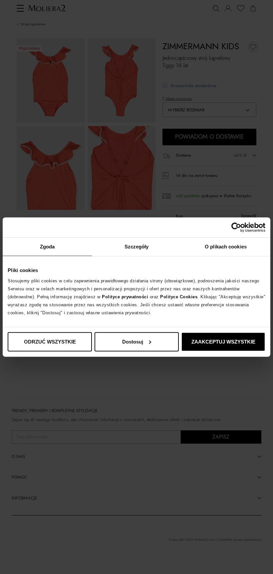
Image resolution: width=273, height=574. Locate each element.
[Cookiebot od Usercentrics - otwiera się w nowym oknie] (236, 227)
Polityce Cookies (178, 296)
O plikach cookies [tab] (226, 246)
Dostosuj (132, 341)
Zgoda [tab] (47, 246)
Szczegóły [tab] (137, 246)
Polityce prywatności (125, 296)
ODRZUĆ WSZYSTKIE (50, 341)
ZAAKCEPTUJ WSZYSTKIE (223, 341)
